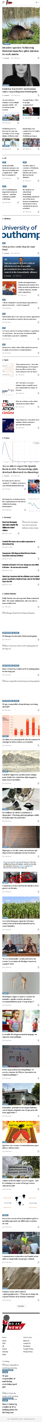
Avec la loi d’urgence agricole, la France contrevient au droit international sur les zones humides (18, 923)
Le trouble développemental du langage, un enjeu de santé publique (19, 1035)
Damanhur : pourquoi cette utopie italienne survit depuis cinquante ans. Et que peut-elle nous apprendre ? (20, 1110)
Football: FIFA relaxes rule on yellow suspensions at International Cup (18, 542)
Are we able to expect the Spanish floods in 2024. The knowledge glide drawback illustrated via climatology (20, 469)
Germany (6, 43)
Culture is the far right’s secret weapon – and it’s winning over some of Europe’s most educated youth (20, 1183)
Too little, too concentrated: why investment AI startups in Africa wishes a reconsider (21, 740)
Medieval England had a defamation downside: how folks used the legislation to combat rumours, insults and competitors (28, 287)
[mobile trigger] (4, 2)
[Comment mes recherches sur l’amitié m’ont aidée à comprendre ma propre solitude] (21, 1243)
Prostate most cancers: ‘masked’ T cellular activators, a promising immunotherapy (14, 483)
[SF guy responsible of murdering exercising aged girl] (21, 691)
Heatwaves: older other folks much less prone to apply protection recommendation (20, 348)
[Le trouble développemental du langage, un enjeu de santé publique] (21, 1021)
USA (4, 162)
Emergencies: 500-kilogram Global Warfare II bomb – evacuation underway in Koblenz (19, 554)
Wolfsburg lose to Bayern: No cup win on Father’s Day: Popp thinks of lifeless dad (10, 132)
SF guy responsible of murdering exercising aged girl (9, 1381)
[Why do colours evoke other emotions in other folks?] (8, 407)
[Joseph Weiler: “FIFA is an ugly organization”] (31, 111)
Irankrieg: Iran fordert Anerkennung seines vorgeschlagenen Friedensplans (19, 90)
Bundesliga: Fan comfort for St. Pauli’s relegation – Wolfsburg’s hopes (31, 132)
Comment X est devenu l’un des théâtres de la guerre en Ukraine (20, 887)
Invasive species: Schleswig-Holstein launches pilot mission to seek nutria (20, 51)
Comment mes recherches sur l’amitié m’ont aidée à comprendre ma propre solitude (20, 1257)
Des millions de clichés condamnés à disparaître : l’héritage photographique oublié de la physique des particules (20, 815)
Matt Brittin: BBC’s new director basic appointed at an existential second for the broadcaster (21, 318)
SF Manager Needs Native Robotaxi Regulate (19, 636)
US (5, 158)
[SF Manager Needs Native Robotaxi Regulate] (21, 623)
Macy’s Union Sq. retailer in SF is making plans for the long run (10, 1408)
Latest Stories (10, 594)
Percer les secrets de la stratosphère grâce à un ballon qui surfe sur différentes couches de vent (20, 1221)
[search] (31, 2)
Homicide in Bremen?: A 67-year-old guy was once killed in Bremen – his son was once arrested (20, 565)
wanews (6, 58)
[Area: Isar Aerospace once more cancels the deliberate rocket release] (31, 529)
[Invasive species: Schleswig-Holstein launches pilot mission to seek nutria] (21, 25)
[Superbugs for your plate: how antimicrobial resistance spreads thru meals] (8, 425)
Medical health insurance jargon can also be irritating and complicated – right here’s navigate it (10, 170)
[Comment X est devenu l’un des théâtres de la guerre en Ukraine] (21, 872)
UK (4, 243)
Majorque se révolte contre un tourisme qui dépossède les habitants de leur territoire (19, 851)
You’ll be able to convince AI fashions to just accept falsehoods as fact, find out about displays (30, 171)
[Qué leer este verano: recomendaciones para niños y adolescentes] (21, 1132)
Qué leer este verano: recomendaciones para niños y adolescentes (20, 1146)
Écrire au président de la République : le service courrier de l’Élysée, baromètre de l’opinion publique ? (19, 1072)
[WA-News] (9, 2)
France (5, 736)
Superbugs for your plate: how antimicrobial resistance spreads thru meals (27, 422)
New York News (7, 632)
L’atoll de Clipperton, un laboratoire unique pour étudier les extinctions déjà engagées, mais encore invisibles (19, 777)
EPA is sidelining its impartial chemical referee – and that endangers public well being (9, 194)
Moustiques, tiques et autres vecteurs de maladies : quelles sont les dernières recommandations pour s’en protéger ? (18, 999)
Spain (6, 360)
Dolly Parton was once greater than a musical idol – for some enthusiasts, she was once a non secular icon (20, 601)
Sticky (16, 632)
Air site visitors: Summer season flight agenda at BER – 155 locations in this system (10, 105)
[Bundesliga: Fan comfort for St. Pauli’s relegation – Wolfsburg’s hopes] (31, 142)
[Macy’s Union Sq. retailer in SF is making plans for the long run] (21, 655)
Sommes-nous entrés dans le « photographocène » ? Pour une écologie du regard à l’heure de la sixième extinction (20, 1294)
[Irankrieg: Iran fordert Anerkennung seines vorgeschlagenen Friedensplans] (21, 75)
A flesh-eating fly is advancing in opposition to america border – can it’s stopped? (19, 303)
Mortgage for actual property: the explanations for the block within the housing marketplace (14, 503)
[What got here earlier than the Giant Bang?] (21, 233)
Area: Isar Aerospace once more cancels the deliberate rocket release (10, 526)
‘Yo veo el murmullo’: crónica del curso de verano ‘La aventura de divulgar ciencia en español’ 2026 (19, 961)
